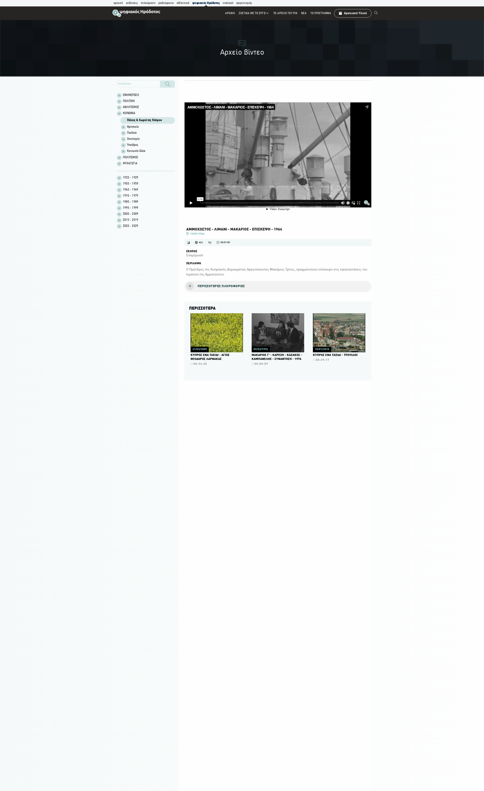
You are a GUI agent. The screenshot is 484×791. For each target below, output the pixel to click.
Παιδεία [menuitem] (132, 133)
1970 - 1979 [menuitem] (130, 196)
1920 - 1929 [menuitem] (130, 177)
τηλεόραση (148, 3)
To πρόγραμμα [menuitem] (320, 13)
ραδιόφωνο (166, 3)
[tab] (278, 286)
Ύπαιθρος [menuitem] (132, 145)
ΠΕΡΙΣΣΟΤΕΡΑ (202, 308)
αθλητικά (183, 3)
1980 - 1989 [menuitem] (130, 202)
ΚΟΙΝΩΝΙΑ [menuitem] (129, 113)
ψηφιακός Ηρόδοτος (206, 3)
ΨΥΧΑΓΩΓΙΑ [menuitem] (130, 163)
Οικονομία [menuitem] (133, 139)
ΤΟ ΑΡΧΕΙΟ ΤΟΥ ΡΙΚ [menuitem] (285, 13)
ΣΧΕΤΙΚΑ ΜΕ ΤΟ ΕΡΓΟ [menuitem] (252, 13)
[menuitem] (376, 13)
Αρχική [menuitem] (230, 13)
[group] (147, 135)
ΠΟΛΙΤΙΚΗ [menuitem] (129, 101)
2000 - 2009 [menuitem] (130, 214)
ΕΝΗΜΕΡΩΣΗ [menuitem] (131, 95)
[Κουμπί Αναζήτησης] (167, 84)
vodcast (228, 3)
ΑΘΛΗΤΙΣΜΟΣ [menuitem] (131, 107)
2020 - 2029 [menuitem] (130, 226)
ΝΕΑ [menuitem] (303, 13)
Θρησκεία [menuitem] (133, 127)
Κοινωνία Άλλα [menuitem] (136, 151)
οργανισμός (244, 3)
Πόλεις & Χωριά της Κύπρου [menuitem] (144, 120)
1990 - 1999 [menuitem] (130, 208)
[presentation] (278, 286)
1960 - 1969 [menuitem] (130, 190)
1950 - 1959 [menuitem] (130, 184)
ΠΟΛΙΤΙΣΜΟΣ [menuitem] (130, 157)
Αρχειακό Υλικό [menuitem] (355, 13)
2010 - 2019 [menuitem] (130, 220)
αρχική (118, 3)
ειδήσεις (132, 3)
